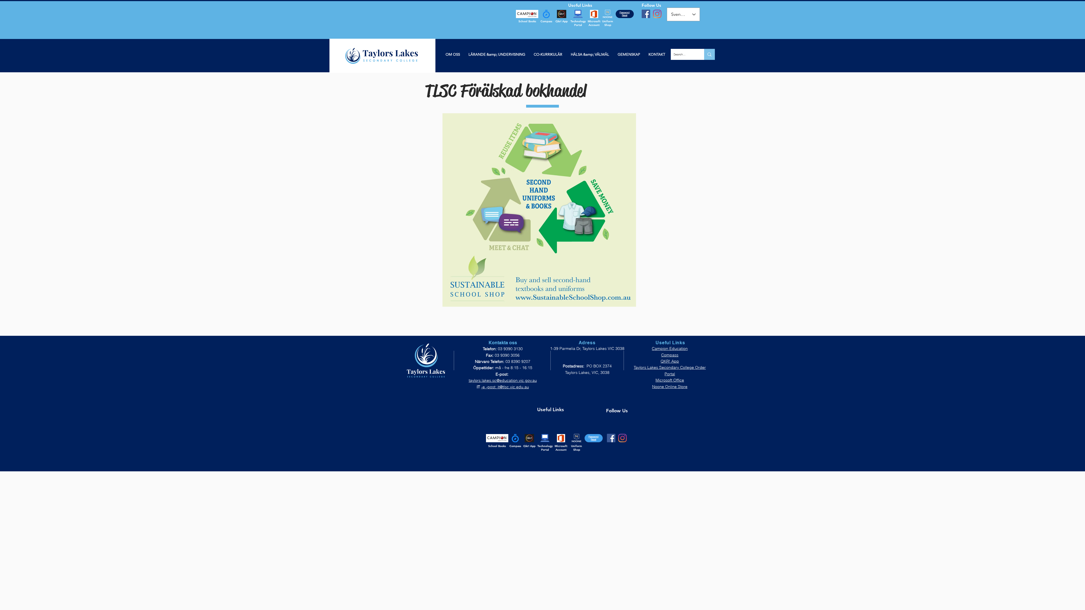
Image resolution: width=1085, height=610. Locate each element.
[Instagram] (657, 14)
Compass (669, 355)
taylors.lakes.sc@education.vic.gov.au (503, 380)
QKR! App (670, 361)
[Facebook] (646, 14)
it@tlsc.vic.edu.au (513, 386)
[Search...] (709, 54)
